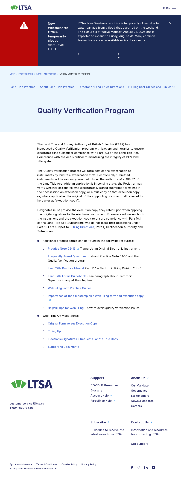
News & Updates (142, 401)
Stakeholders (140, 395)
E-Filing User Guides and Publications (153, 87)
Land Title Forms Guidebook (67, 276)
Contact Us (140, 422)
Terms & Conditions (46, 464)
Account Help (99, 395)
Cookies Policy (69, 464)
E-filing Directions (82, 227)
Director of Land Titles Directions (101, 87)
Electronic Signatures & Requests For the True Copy (83, 339)
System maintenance (21, 464)
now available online (114, 40)
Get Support (139, 443)
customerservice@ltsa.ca (27, 403)
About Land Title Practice (57, 87)
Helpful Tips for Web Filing (66, 308)
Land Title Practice (22, 87)
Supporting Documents (63, 347)
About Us (138, 378)
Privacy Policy (88, 464)
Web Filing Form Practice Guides (69, 288)
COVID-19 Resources (104, 385)
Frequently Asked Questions (67, 256)
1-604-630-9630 (21, 407)
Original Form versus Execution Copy (73, 323)
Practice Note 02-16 (61, 248)
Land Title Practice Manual (66, 268)
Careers (136, 406)
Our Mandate (140, 385)
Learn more (137, 40)
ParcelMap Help (101, 400)
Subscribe (98, 422)
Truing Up (54, 331)
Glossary (96, 390)
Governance (139, 390)
